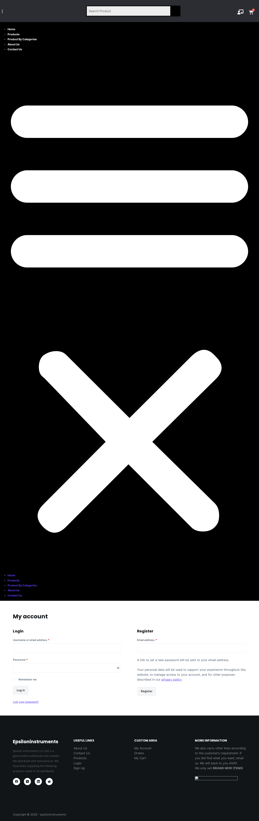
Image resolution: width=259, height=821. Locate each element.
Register (146, 691)
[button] (129, 312)
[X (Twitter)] (27, 781)
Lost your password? (26, 701)
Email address (147, 640)
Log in (21, 690)
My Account (142, 748)
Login (78, 763)
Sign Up (79, 768)
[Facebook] (16, 781)
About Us (14, 44)
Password (20, 659)
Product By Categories (22, 39)
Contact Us (15, 49)
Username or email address (31, 640)
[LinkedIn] (38, 781)
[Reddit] (49, 781)
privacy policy (171, 679)
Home (11, 29)
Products (14, 34)
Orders (139, 753)
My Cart (140, 758)
